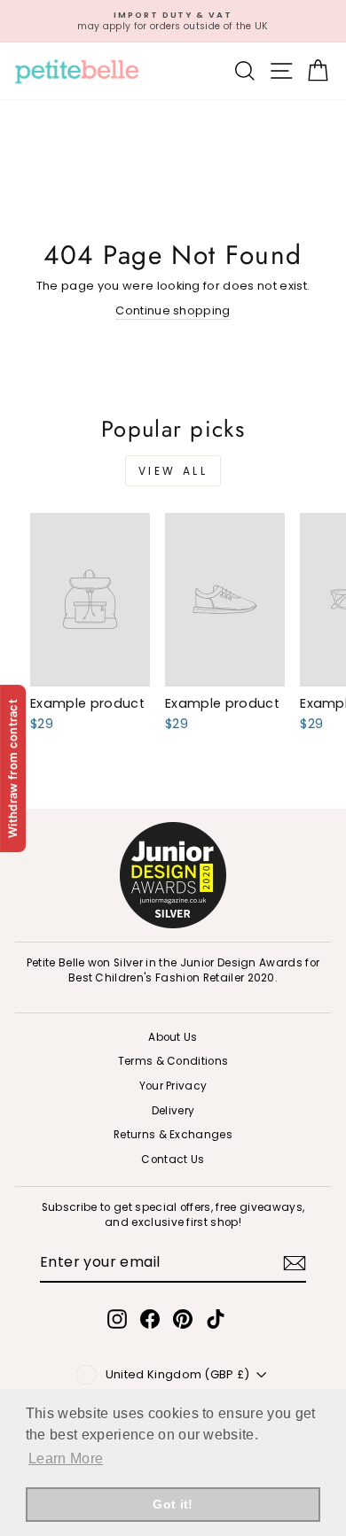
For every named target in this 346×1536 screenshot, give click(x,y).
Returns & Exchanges (173, 1135)
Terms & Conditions (173, 1061)
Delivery (173, 1111)
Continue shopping (172, 311)
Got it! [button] (173, 1504)
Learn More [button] (65, 1458)
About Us (173, 1037)
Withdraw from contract (12, 767)
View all (173, 470)
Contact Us (172, 1159)
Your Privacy (173, 1086)
